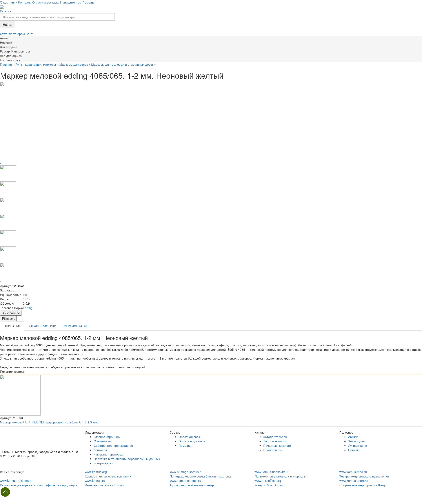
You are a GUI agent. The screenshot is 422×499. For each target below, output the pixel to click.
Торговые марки (275, 441)
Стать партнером (13, 33)
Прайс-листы (272, 450)
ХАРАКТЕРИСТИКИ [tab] (42, 326)
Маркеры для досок (73, 64)
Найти (7, 24)
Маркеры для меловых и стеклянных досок (122, 64)
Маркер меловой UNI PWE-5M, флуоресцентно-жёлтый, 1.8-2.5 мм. (49, 422)
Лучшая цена (357, 445)
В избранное (11, 313)
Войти (30, 33)
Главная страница (107, 436)
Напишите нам (71, 2)
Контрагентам (104, 463)
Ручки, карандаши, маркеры (35, 64)
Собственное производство (113, 445)
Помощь (88, 2)
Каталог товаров (275, 436)
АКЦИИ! (353, 436)
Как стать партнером (109, 454)
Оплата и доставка (45, 2)
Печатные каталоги (277, 445)
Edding (28, 308)
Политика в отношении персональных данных (127, 458)
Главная (6, 64)
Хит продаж (356, 441)
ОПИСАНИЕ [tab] (12, 326)
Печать (10, 318)
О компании (8, 2)
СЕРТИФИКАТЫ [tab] (75, 326)
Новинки (354, 450)
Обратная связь (189, 436)
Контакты (24, 2)
